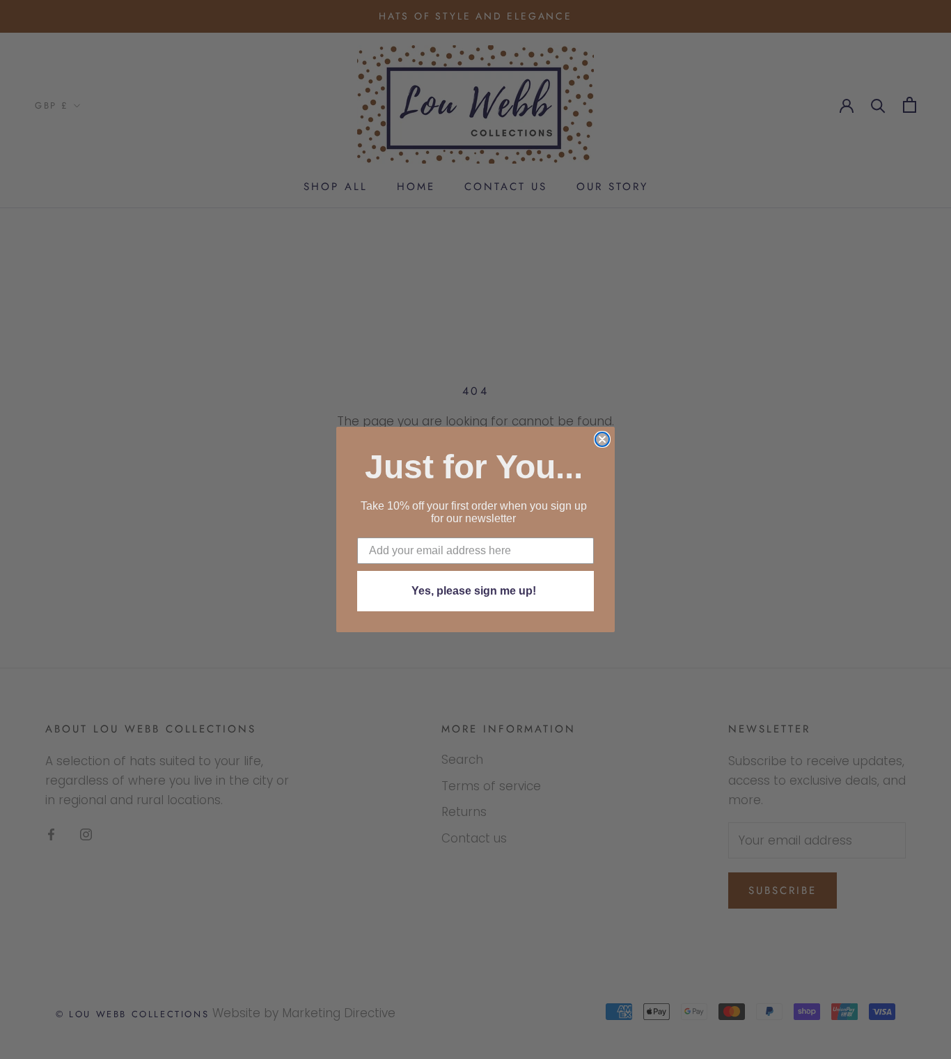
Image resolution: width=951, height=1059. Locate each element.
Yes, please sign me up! (473, 591)
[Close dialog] (602, 439)
